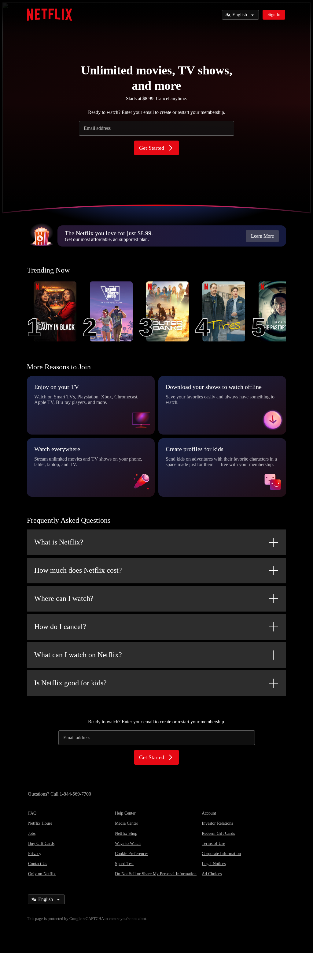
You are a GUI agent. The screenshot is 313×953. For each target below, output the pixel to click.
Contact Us (37, 863)
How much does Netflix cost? (78, 570)
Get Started (151, 148)
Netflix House (40, 823)
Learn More (262, 236)
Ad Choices (212, 874)
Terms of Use (213, 843)
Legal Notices (214, 863)
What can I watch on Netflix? (78, 655)
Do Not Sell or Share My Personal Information (156, 874)
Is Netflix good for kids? (70, 683)
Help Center (125, 813)
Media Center (126, 823)
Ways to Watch (128, 843)
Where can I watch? (64, 598)
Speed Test (124, 863)
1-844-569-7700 (75, 794)
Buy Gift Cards (41, 843)
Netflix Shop (126, 833)
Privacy (34, 853)
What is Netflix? (58, 542)
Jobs (31, 833)
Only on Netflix (42, 874)
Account (209, 813)
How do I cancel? (60, 627)
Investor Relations (217, 823)
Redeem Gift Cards (218, 833)
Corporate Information (221, 853)
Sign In (273, 14)
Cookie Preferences (131, 853)
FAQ (32, 813)
